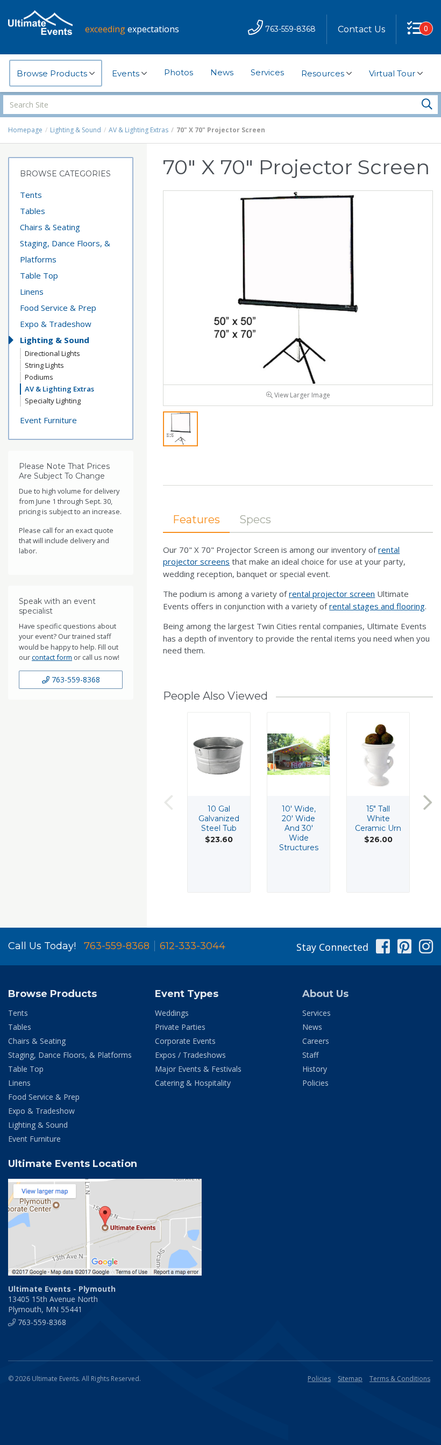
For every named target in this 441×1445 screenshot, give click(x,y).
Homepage (25, 129)
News (221, 72)
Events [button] (126, 73)
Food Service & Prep (58, 307)
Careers (315, 1041)
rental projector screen (332, 593)
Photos (178, 72)
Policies (315, 1083)
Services (267, 72)
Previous (168, 802)
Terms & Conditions (399, 1378)
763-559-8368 (74, 679)
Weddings (172, 1013)
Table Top (39, 275)
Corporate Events (185, 1041)
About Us (325, 994)
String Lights (44, 365)
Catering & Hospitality (193, 1083)
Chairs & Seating (50, 227)
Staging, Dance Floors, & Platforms (65, 251)
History (314, 1069)
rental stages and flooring (377, 606)
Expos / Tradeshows (190, 1055)
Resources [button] (323, 73)
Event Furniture (48, 420)
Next (427, 802)
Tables (32, 210)
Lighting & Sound (75, 129)
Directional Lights (52, 353)
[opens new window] (220, 1227)
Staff (310, 1055)
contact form (52, 657)
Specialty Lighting (53, 400)
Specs (255, 519)
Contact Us (361, 29)
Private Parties (180, 1027)
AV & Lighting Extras (138, 129)
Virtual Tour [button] (393, 73)
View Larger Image (301, 395)
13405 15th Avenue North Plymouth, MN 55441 (62, 1299)
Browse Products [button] (53, 73)
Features (196, 519)
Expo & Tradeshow (55, 323)
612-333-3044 (192, 946)
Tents (31, 194)
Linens (32, 291)
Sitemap (350, 1378)
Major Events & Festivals (198, 1069)
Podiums (39, 377)
